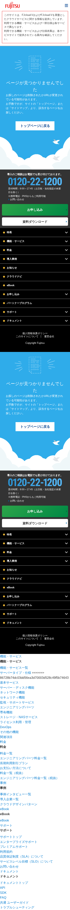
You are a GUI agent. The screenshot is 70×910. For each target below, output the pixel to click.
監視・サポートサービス (17, 702)
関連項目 (6, 737)
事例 (3, 782)
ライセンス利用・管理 (15, 722)
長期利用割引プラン (14, 763)
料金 (3, 741)
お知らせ (12, 267)
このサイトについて (27, 336)
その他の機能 (9, 732)
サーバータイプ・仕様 (15, 672)
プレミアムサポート (14, 846)
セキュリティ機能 (12, 697)
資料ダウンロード (35, 221)
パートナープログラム (19, 303)
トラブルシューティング (17, 907)
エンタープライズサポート (18, 841)
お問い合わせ (17, 199)
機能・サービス (11, 656)
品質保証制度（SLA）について (21, 856)
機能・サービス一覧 (14, 667)
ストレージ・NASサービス (19, 717)
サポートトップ (11, 836)
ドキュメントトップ (14, 882)
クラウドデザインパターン (18, 804)
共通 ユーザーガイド (14, 902)
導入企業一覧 (9, 799)
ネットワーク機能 (12, 692)
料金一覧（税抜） (12, 773)
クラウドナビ (14, 276)
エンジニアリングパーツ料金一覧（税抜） (29, 778)
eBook (10, 285)
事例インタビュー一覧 (15, 794)
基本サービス (9, 682)
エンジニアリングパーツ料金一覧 (23, 758)
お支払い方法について (15, 768)
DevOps (5, 727)
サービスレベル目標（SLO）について (26, 861)
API (2, 887)
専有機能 (6, 712)
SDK (3, 892)
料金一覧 (6, 753)
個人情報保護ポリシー (35, 333)
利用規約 (6, 851)
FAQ (3, 897)
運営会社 (49, 336)
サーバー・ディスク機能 (17, 687)
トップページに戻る (35, 126)
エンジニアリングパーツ (17, 707)
